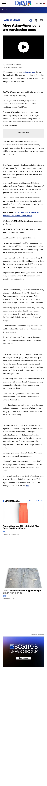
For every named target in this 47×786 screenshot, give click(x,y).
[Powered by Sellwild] (41, 634)
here (27, 485)
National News (11, 20)
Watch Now (40, 3)
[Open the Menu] (4, 3)
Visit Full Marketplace (36, 501)
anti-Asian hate (29, 71)
